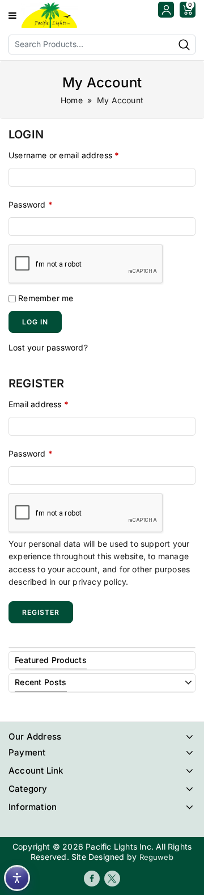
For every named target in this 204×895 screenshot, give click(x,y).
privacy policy (99, 581)
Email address (38, 404)
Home (72, 100)
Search (184, 44)
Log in (35, 322)
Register (41, 612)
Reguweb (156, 857)
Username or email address (63, 155)
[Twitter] (112, 878)
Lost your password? (48, 347)
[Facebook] (92, 878)
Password (30, 204)
